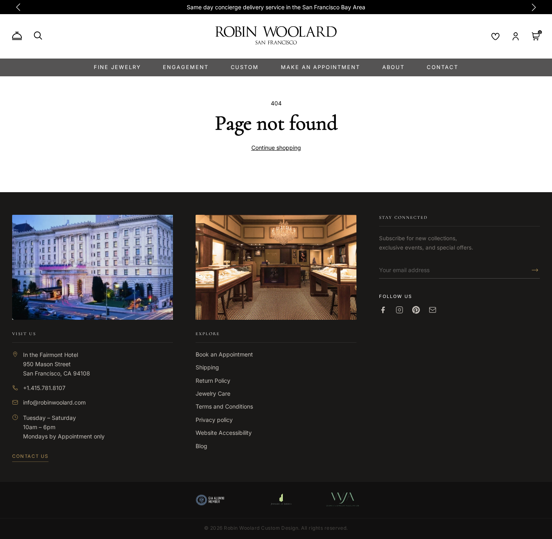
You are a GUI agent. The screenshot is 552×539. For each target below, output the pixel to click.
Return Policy (213, 380)
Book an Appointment (224, 354)
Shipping (207, 367)
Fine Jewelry (117, 67)
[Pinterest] (416, 310)
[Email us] (432, 310)
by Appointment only (77, 436)
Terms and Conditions (224, 406)
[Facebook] (383, 310)
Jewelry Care (213, 393)
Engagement (186, 67)
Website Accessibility (224, 432)
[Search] (38, 35)
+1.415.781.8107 (44, 387)
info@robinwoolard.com (54, 402)
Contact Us (30, 456)
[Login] (516, 36)
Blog (201, 446)
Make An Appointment (320, 67)
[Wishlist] (495, 36)
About (393, 67)
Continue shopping (276, 147)
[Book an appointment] (17, 36)
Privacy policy (214, 419)
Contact (442, 67)
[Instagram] (399, 310)
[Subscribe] (532, 270)
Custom (245, 67)
